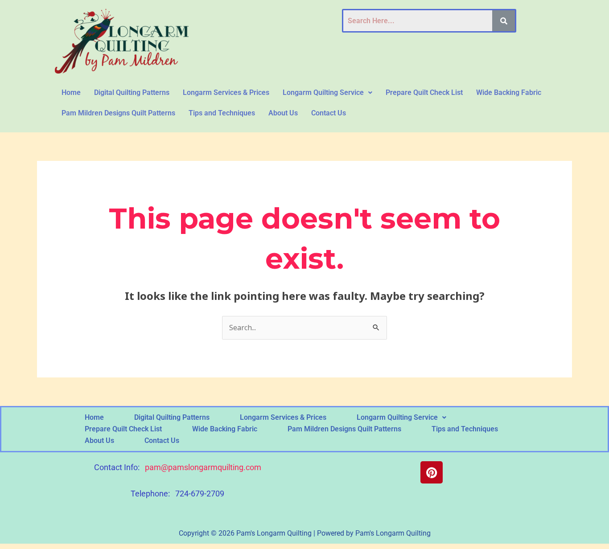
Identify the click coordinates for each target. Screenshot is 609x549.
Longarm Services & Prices (226, 92)
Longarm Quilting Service (323, 92)
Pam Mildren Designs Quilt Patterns (118, 113)
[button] (327, 92)
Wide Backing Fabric (508, 92)
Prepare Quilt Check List (424, 92)
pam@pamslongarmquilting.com (203, 467)
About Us (283, 113)
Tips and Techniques (222, 113)
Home (71, 92)
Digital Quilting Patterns (131, 92)
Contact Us (328, 113)
